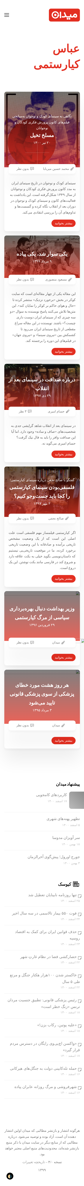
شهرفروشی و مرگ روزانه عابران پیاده (45, 1087)
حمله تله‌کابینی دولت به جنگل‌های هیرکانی (43, 1068)
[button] (6, 15)
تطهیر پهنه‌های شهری (63, 819)
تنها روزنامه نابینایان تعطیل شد (52, 895)
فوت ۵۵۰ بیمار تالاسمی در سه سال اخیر (44, 913)
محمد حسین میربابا (56, 169)
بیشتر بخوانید (63, 223)
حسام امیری (56, 411)
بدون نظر (22, 169)
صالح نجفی (56, 518)
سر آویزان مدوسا (66, 838)
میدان (56, 642)
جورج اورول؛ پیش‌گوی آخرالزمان (54, 857)
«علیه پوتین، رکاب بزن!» (57, 1025)
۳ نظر (22, 411)
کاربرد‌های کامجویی (51, 795)
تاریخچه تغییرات (33, 1162)
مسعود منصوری (56, 279)
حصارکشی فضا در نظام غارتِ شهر (48, 957)
